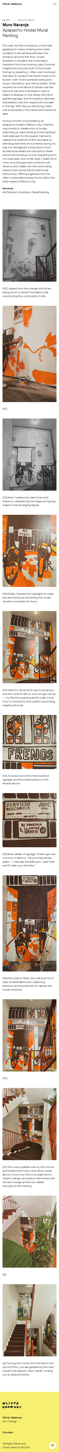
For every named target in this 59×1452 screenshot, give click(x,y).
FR (52, 1445)
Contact (8, 1432)
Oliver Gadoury (12, 4)
